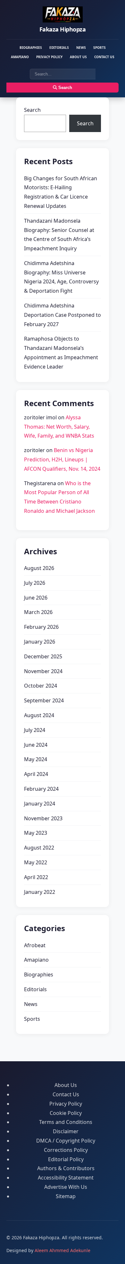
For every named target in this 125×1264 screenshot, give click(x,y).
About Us (78, 57)
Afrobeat (35, 945)
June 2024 (35, 744)
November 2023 (43, 818)
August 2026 (39, 568)
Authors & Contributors (66, 1168)
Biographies (31, 47)
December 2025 (43, 656)
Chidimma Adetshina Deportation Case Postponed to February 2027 (62, 315)
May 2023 (35, 832)
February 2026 (41, 626)
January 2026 (39, 641)
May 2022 (35, 862)
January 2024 (39, 803)
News (81, 47)
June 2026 (35, 597)
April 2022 (36, 877)
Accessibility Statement (66, 1177)
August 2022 (39, 847)
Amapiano (20, 57)
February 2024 (41, 788)
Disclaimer (66, 1131)
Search (64, 87)
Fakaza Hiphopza (62, 29)
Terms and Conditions (65, 1122)
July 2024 (34, 730)
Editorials (59, 47)
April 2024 (36, 774)
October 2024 (40, 685)
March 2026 (38, 612)
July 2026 (34, 582)
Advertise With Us (65, 1186)
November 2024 (43, 671)
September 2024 (44, 700)
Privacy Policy (49, 57)
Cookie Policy (66, 1113)
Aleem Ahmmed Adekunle (62, 1250)
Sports (99, 47)
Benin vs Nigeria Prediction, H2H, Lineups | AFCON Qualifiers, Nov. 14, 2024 (62, 459)
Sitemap (66, 1196)
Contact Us (104, 57)
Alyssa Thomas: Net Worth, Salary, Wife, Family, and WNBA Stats (59, 427)
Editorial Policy (66, 1159)
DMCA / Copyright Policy (65, 1140)
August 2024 (39, 715)
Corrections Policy (66, 1149)
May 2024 (35, 759)
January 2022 (39, 891)
